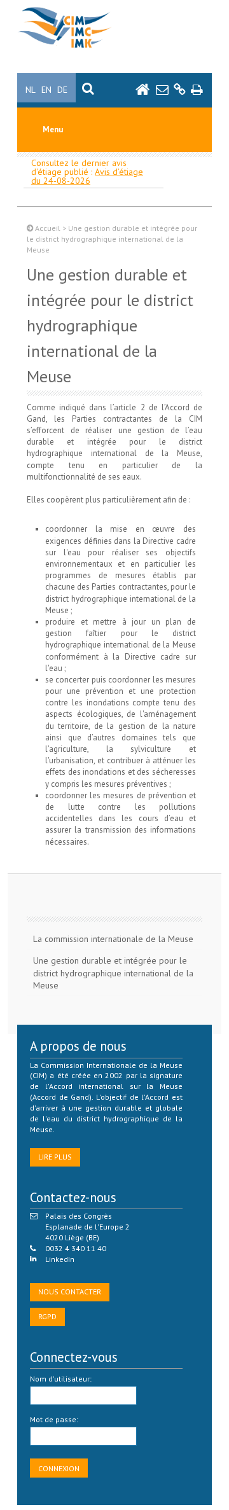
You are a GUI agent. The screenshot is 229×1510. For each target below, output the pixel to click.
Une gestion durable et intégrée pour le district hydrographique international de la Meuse (113, 973)
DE (62, 89)
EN (46, 89)
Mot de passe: (54, 1419)
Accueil (47, 228)
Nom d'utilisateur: (61, 1378)
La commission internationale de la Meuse (113, 939)
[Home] (64, 48)
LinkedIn (59, 1259)
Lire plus (55, 1156)
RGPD (47, 1316)
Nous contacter (69, 1291)
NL (30, 89)
